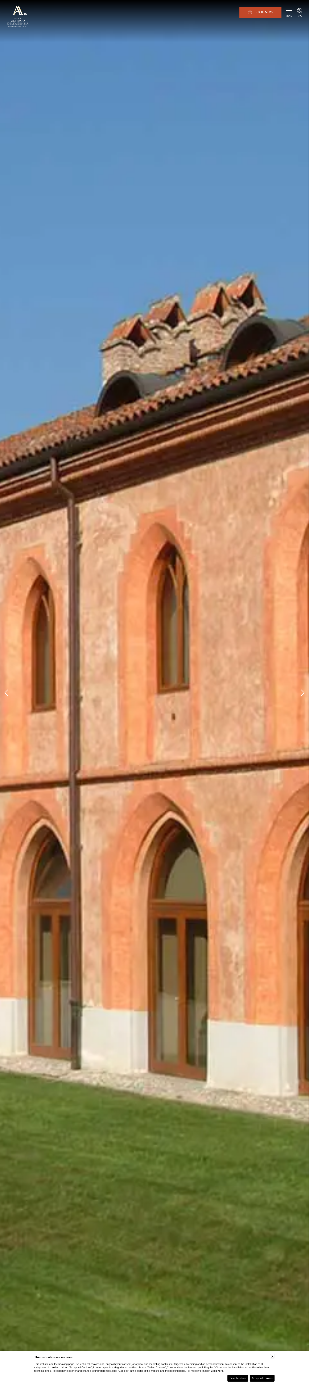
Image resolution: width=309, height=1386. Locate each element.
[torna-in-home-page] (18, 16)
